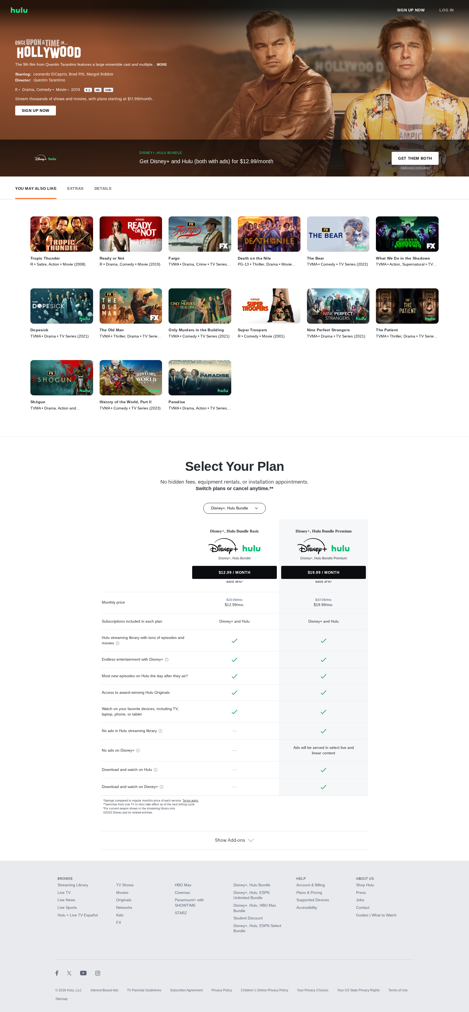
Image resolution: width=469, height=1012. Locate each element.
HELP (301, 879)
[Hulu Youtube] (87, 973)
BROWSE (65, 879)
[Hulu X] (73, 973)
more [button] (162, 65)
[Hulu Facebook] (61, 973)
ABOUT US (365, 879)
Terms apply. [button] (191, 800)
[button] (35, 187)
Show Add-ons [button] (230, 840)
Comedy (43, 90)
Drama (28, 90)
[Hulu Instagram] (97, 973)
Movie (61, 90)
